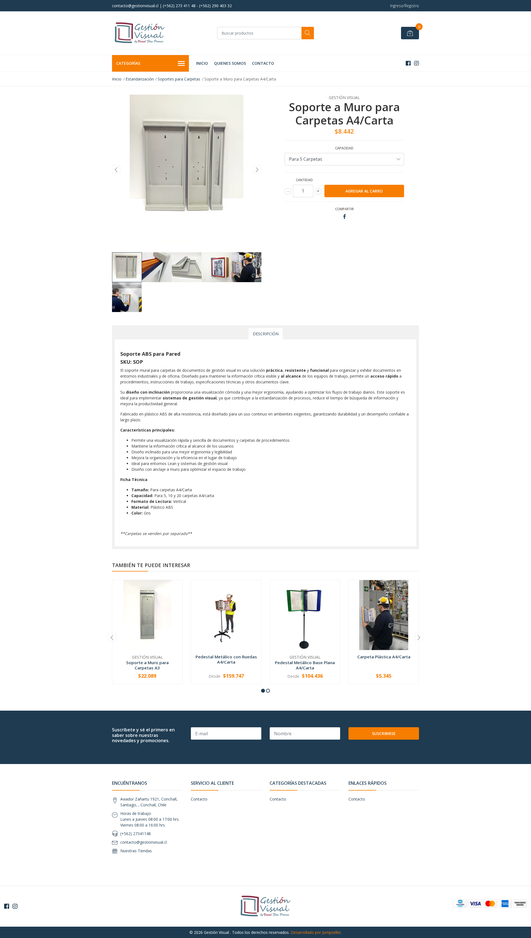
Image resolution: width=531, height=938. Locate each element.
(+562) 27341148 (135, 833)
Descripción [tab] (265, 333)
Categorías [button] (128, 63)
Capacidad (344, 148)
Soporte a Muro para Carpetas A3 (147, 665)
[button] (263, 691)
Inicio (202, 63)
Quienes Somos (230, 63)
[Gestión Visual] (139, 33)
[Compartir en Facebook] (344, 216)
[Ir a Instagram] (416, 63)
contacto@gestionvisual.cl (143, 842)
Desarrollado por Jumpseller (316, 932)
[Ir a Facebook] (408, 63)
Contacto (263, 63)
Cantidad (304, 180)
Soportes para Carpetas (179, 79)
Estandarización (140, 79)
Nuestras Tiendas (136, 850)
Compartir (344, 209)
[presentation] (116, 169)
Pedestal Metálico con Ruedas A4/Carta (226, 659)
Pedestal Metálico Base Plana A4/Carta (305, 665)
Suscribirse (384, 733)
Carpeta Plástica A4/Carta (383, 656)
